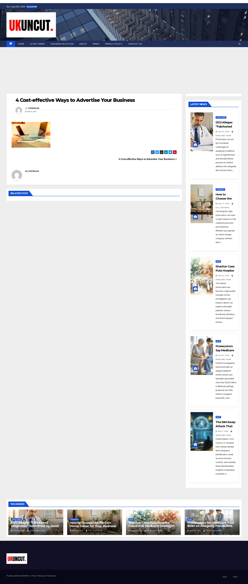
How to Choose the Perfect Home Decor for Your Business (93, 524)
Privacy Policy (113, 44)
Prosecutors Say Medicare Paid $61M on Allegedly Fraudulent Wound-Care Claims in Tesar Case (210, 527)
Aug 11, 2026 (223, 276)
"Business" (220, 189)
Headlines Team (37, 531)
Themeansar (51, 576)
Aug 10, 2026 (223, 355)
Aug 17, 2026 (223, 204)
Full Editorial (33, 108)
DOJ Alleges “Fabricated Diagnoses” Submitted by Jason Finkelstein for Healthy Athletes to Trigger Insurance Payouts (35, 527)
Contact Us (135, 44)
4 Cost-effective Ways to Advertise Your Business (147, 159)
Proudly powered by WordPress (18, 576)
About (83, 44)
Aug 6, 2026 (223, 431)
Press (96, 44)
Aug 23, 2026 (223, 132)
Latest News (37, 44)
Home (21, 44)
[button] (240, 44)
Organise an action (62, 44)
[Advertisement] (124, 66)
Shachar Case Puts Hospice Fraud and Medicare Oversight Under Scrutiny (151, 526)
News (218, 261)
